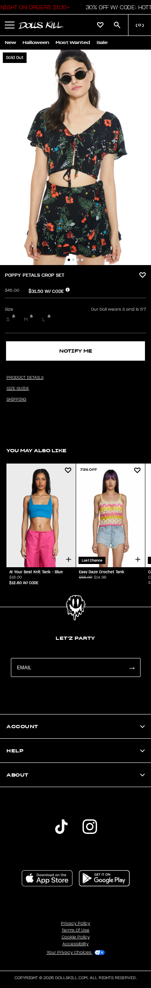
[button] (9, 25)
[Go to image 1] (69, 260)
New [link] (10, 42)
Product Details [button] (24, 378)
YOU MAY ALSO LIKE (36, 450)
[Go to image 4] (82, 260)
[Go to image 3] (78, 260)
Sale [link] (102, 42)
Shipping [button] (16, 399)
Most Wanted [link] (73, 42)
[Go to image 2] (73, 260)
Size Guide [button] (17, 388)
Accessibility (75, 944)
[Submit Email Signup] (132, 667)
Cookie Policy (76, 937)
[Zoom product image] (75, 157)
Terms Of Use (75, 930)
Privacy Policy (75, 923)
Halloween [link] (36, 42)
